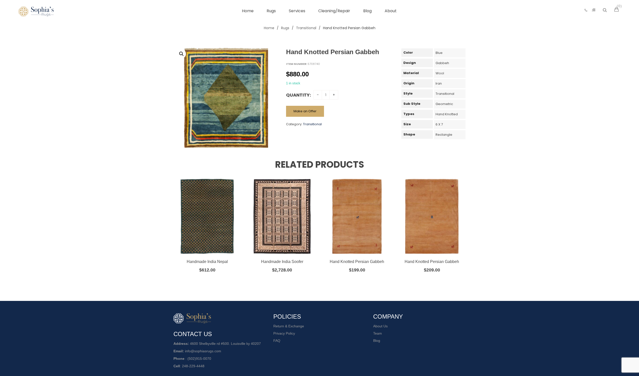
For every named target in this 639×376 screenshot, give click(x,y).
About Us (380, 326)
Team (377, 333)
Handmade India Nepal (207, 261)
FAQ (276, 341)
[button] (181, 53)
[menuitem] (248, 11)
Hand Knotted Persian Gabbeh (357, 261)
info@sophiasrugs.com (203, 351)
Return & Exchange (288, 326)
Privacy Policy (284, 333)
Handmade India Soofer (282, 261)
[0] (617, 10)
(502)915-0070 (199, 359)
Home (269, 27)
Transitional (306, 27)
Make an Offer (305, 111)
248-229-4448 (193, 366)
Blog (376, 341)
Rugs (285, 27)
